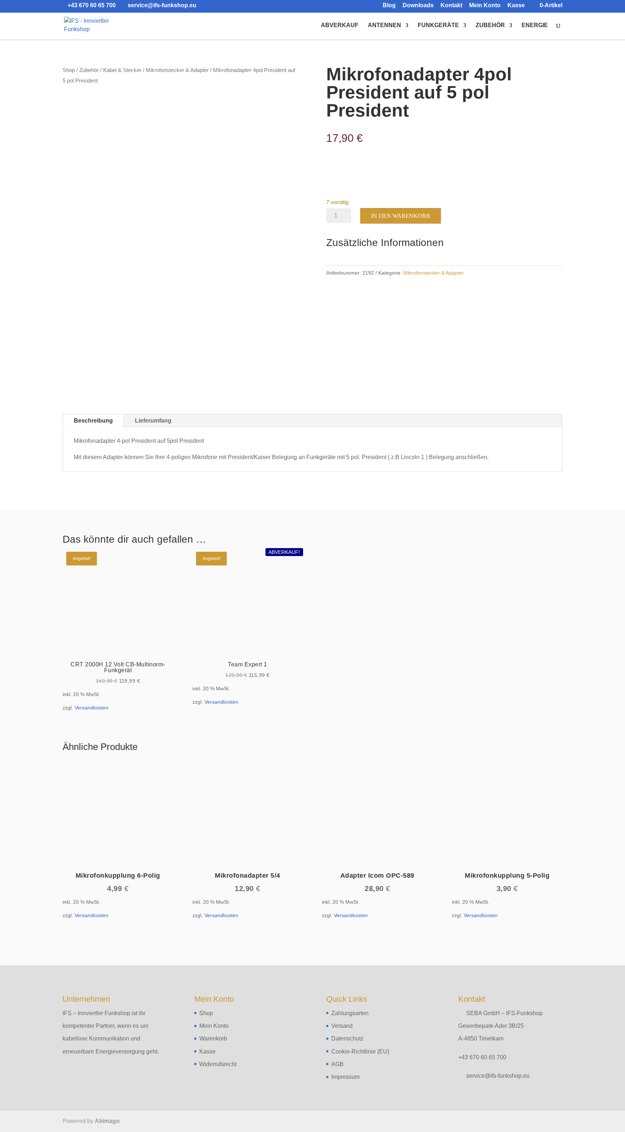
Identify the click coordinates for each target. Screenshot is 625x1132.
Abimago (107, 1121)
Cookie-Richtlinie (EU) (360, 1051)
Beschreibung (93, 420)
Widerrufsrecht (218, 1064)
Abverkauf (339, 25)
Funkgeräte (438, 25)
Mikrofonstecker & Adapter (177, 70)
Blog (389, 5)
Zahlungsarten (350, 1013)
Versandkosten (92, 708)
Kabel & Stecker (122, 70)
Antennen (384, 25)
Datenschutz (347, 1038)
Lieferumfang (153, 420)
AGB (337, 1064)
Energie (535, 25)
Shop (69, 70)
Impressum (345, 1077)
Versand (342, 1026)
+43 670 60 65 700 (482, 1057)
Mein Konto (485, 5)
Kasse (516, 5)
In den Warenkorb (400, 216)
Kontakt (451, 5)
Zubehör (490, 25)
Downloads (418, 5)
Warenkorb (213, 1038)
